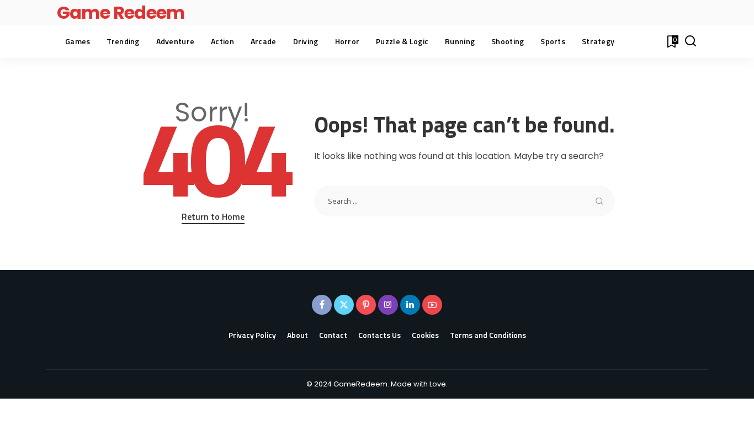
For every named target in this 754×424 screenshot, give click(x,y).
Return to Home (213, 216)
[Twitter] (344, 305)
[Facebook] (322, 305)
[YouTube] (432, 305)
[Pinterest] (366, 305)
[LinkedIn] (410, 305)
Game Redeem (120, 12)
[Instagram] (388, 305)
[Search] (690, 41)
